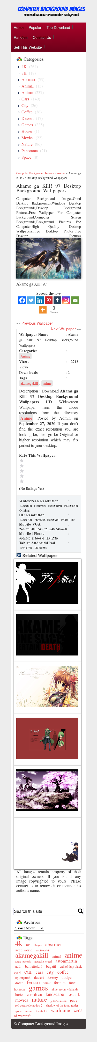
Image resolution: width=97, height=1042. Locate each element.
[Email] (75, 300)
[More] (43, 310)
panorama (58, 1000)
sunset (28, 1011)
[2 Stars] (42, 476)
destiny (53, 977)
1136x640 (38, 538)
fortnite (59, 982)
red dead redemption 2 (28, 1005)
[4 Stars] (42, 465)
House (26, 131)
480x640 (37, 529)
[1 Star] (42, 481)
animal (56, 956)
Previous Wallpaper (36, 323)
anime (47, 383)
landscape (55, 994)
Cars (25, 98)
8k (28, 944)
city (50, 972)
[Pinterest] (49, 300)
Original (24, 510)
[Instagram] (66, 300)
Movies (27, 137)
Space (26, 157)
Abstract (28, 79)
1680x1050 (55, 506)
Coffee (27, 111)
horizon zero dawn (28, 994)
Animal (27, 86)
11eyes (37, 945)
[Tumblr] (57, 300)
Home (19, 27)
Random (21, 37)
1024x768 (26, 547)
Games (27, 124)
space (18, 1011)
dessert (39, 977)
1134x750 (51, 538)
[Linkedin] (40, 300)
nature (39, 999)
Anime (27, 92)
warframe (60, 1010)
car (28, 971)
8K (24, 73)
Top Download (58, 27)
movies (21, 1000)
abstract (53, 944)
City (24, 105)
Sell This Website (28, 47)
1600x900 (53, 520)
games (38, 987)
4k (19, 943)
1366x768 (39, 520)
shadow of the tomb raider (62, 1005)
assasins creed (43, 961)
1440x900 (40, 506)
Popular (35, 27)
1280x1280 (40, 547)
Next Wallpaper (63, 328)
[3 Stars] (42, 470)
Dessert (27, 118)
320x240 (49, 529)
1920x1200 (71, 506)
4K (24, 66)
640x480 (61, 529)
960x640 (25, 538)
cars (39, 972)
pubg (73, 1000)
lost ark (74, 994)
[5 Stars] (42, 460)
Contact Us (42, 37)
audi (18, 966)
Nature (27, 144)
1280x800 (26, 506)
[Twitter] (31, 300)
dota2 (19, 982)
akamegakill (29, 383)
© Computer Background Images (41, 1023)
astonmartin (66, 961)
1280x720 (26, 520)
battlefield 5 (33, 966)
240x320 (25, 529)
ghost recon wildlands (64, 989)
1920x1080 (67, 520)
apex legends (23, 961)
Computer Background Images (35, 173)
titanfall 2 (41, 1011)
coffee (63, 972)
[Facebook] (22, 300)
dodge (67, 977)
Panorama (29, 150)
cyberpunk (23, 977)
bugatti (51, 966)
